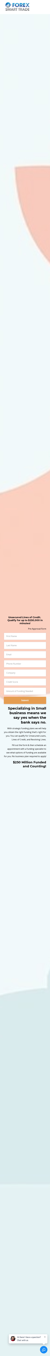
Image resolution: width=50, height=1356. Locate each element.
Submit (25, 700)
